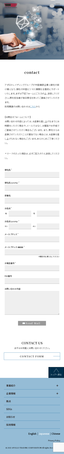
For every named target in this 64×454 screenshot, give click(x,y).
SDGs (9, 409)
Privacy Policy (54, 440)
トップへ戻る (56, 374)
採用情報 (11, 425)
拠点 (8, 401)
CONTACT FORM (32, 356)
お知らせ (10, 417)
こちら (33, 106)
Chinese (56, 433)
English (32, 433)
